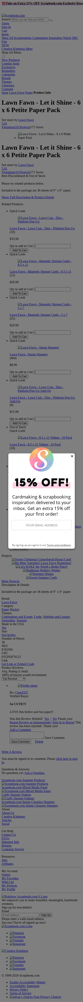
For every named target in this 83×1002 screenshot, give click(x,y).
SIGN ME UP (41, 537)
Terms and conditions (59, 545)
